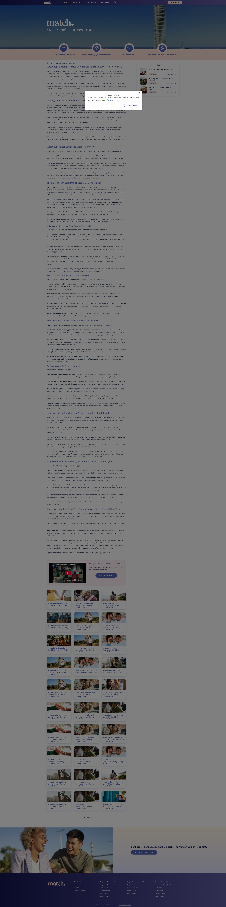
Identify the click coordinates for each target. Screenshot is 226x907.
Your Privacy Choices (131, 105)
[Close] (140, 93)
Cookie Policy (109, 100)
